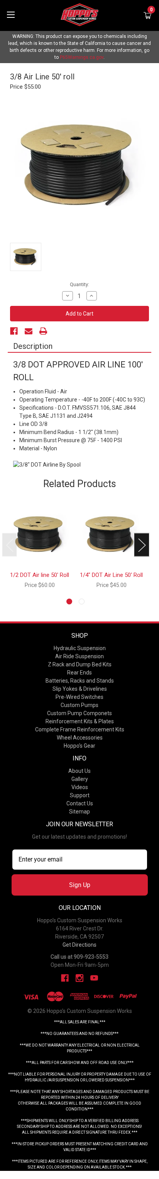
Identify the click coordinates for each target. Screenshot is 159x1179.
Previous (9, 544)
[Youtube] (94, 978)
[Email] (28, 331)
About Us (79, 771)
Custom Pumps (79, 705)
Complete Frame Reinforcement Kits (79, 729)
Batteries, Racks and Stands (80, 681)
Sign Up (79, 885)
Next (141, 544)
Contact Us (79, 803)
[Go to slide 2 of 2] (82, 601)
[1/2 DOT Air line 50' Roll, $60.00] (39, 535)
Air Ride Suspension (79, 656)
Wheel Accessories (80, 738)
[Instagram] (79, 978)
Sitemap (79, 811)
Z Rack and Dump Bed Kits (80, 664)
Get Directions (79, 945)
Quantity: (79, 284)
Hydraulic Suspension (80, 648)
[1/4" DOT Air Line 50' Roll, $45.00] (111, 535)
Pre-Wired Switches (79, 697)
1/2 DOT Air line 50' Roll (39, 574)
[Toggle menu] (10, 14)
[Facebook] (14, 331)
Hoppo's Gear (79, 746)
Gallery (79, 779)
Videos (79, 787)
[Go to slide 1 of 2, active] (69, 601)
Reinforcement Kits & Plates (80, 721)
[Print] (43, 331)
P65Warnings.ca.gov (81, 57)
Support (80, 795)
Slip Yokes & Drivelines (79, 689)
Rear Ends (79, 672)
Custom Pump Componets (79, 713)
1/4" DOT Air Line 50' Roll (111, 574)
